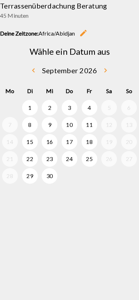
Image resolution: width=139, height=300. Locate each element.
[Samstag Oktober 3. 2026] (109, 176)
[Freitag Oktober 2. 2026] (89, 176)
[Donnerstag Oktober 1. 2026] (69, 176)
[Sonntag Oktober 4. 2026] (129, 176)
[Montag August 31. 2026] (10, 108)
